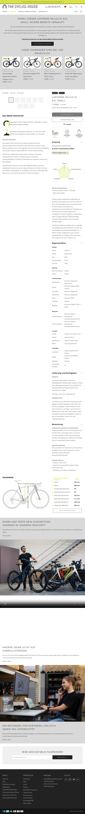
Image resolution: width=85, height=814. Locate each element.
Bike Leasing (27, 803)
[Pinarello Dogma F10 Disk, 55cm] (32, 62)
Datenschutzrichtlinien (9, 795)
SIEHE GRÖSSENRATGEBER (67, 510)
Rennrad (12, 93)
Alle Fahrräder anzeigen (42, 43)
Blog (76, 11)
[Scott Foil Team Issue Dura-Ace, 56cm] (74, 62)
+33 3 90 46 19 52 (54, 6)
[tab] (11, 100)
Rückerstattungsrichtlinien (10, 792)
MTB (24, 781)
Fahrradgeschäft (28, 800)
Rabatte (13, 11)
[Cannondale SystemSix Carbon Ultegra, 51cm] (11, 62)
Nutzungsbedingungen (9, 798)
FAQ (81, 11)
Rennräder (26, 779)
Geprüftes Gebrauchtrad (59, 152)
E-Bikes (25, 787)
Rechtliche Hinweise (8, 784)
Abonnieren (61, 757)
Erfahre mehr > (7, 661)
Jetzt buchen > (7, 535)
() (72, 7)
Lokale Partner (27, 792)
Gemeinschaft (43, 11)
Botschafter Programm (30, 790)
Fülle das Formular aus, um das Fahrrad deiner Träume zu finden (42, 39)
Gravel (25, 784)
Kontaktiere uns (67, 119)
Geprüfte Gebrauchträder (27, 11)
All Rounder (20, 93)
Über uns (5, 779)
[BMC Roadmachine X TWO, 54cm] (53, 62)
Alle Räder (5, 93)
